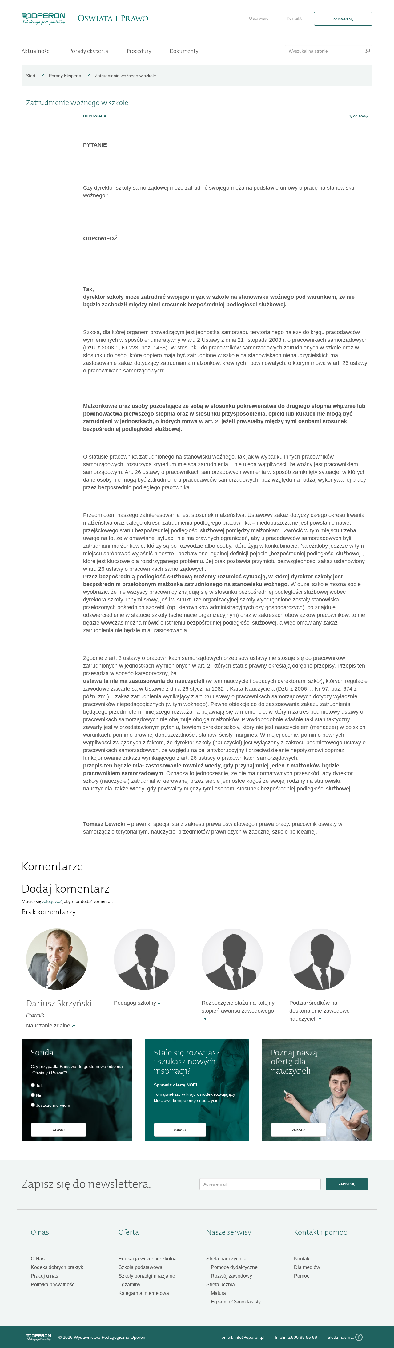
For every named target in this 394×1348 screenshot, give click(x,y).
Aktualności (36, 51)
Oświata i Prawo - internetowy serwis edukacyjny (113, 18)
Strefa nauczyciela (226, 1258)
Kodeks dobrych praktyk (57, 1267)
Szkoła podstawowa (141, 1267)
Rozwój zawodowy (231, 1276)
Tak (39, 1085)
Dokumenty (184, 51)
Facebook (359, 1337)
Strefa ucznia (220, 1284)
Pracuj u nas (44, 1276)
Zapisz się (347, 1184)
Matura (218, 1293)
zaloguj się (343, 18)
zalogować (52, 902)
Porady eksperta (88, 51)
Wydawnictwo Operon (38, 1337)
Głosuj (59, 1129)
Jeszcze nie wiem (53, 1105)
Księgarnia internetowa (144, 1293)
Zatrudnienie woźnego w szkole (125, 75)
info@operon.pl (249, 1337)
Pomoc (301, 1276)
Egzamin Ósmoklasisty (236, 1301)
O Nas (38, 1258)
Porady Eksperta (65, 75)
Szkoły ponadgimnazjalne (147, 1276)
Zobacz (180, 1129)
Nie (39, 1095)
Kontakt (294, 18)
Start (30, 75)
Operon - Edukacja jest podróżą (43, 19)
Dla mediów (307, 1267)
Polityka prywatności (53, 1284)
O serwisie (258, 18)
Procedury (139, 51)
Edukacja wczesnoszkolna (148, 1258)
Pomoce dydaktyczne (234, 1267)
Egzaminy (129, 1284)
